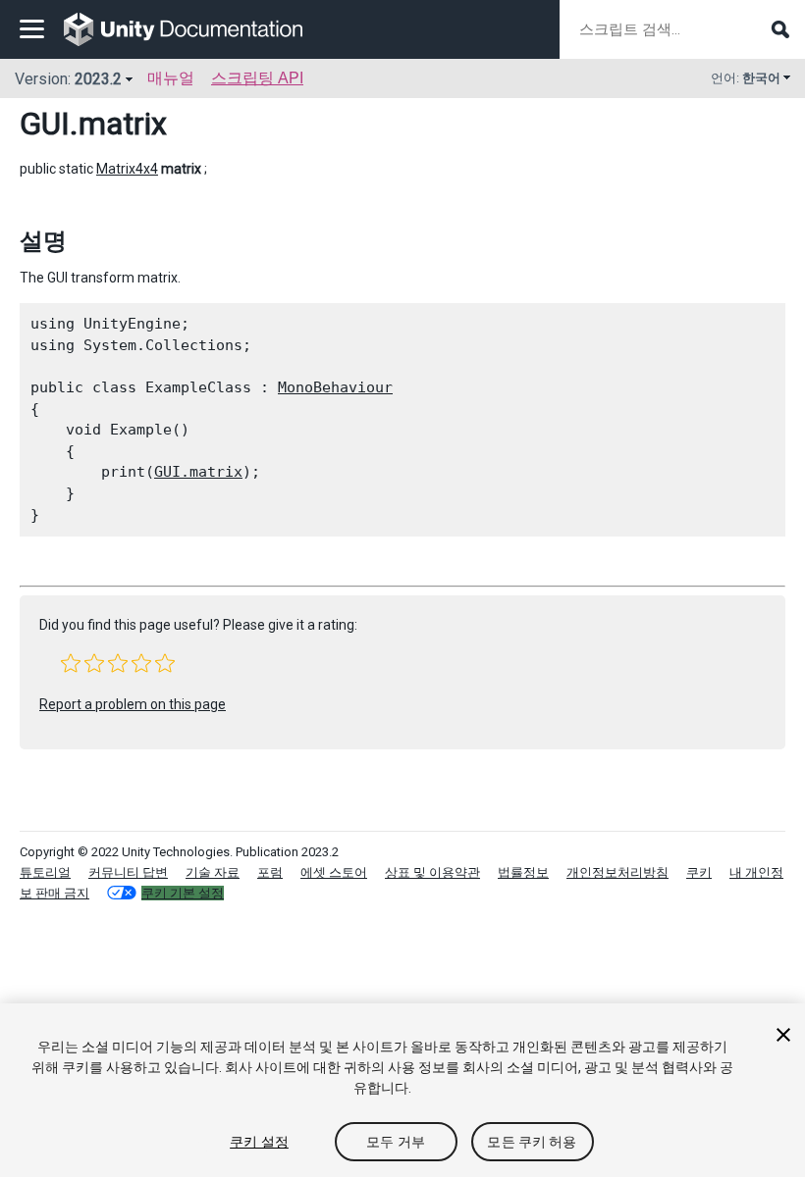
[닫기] (783, 1034)
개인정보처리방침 (617, 872)
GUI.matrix (198, 472)
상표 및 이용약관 (432, 872)
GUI (45, 123)
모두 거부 (395, 1142)
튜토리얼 (45, 872)
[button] (70, 663)
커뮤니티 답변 (128, 872)
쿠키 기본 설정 (182, 893)
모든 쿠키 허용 (531, 1142)
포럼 (270, 872)
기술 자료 (213, 872)
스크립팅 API (257, 78)
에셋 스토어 (333, 872)
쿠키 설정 (259, 1142)
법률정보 (523, 872)
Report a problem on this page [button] (132, 704)
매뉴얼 (170, 78)
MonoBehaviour (335, 387)
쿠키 (699, 872)
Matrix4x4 (127, 169)
